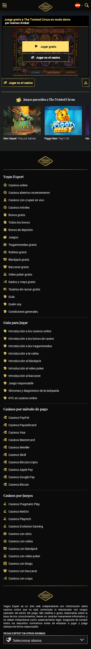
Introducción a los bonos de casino (31, 339)
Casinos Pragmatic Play (24, 504)
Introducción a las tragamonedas (30, 346)
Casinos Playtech (19, 519)
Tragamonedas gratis (22, 245)
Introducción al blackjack (24, 361)
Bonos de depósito (20, 230)
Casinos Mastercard (21, 440)
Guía (11, 297)
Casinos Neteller (19, 447)
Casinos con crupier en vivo (26, 200)
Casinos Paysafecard (22, 425)
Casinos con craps (20, 579)
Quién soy (14, 304)
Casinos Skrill (17, 455)
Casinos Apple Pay (20, 470)
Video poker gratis (20, 275)
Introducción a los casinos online (29, 331)
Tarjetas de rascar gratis (24, 289)
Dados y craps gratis (21, 282)
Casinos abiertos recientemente (29, 193)
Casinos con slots (20, 534)
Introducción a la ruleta (23, 354)
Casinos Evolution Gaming (25, 527)
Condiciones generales (23, 312)
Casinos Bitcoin (18, 485)
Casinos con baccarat (22, 571)
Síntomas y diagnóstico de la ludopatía (33, 391)
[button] (85, 83)
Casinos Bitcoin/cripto (23, 462)
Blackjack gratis (18, 260)
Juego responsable (20, 383)
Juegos (13, 237)
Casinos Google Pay (21, 477)
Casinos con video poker (24, 556)
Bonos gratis (16, 215)
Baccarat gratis (18, 267)
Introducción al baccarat (24, 376)
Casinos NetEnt (18, 512)
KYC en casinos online (22, 398)
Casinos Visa (16, 433)
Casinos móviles (19, 208)
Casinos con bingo (20, 564)
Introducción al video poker (26, 368)
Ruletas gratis (17, 252)
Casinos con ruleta (20, 541)
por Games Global (17, 23)
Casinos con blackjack (22, 549)
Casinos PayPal (18, 418)
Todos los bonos (19, 223)
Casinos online (18, 185)
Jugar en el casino (48, 57)
